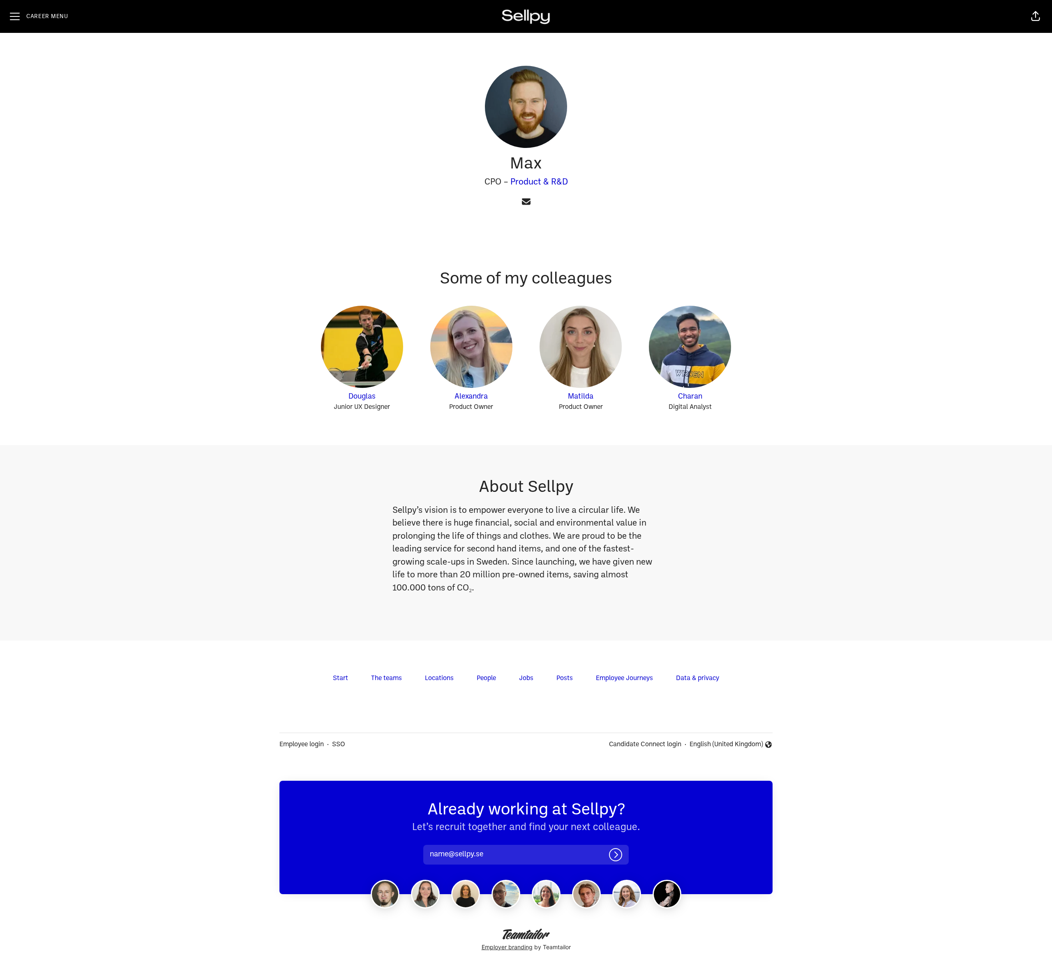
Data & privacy (697, 678)
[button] (1035, 16)
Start (340, 678)
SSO (338, 744)
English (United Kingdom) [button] (726, 745)
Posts (564, 678)
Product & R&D (539, 182)
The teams (386, 678)
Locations (439, 678)
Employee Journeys (624, 678)
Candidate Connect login (645, 744)
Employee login (301, 744)
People (486, 678)
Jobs (526, 678)
